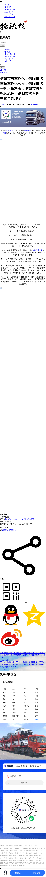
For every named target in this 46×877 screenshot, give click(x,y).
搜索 (2, 45)
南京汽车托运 (31, 858)
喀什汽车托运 (13, 845)
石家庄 (5, 716)
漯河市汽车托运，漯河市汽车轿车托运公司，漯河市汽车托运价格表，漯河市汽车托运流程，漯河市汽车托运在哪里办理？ (22, 655)
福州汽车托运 (40, 863)
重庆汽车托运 (13, 855)
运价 (4, 133)
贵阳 (4, 713)
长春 (14, 702)
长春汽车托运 (4, 858)
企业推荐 (3, 73)
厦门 (25, 702)
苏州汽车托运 (38, 850)
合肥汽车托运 (21, 860)
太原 (36, 713)
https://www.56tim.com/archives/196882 (19, 519)
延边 (4, 702)
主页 (4, 70)
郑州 (36, 702)
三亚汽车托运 (24, 848)
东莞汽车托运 (21, 865)
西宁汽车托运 (4, 865)
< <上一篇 (4, 660)
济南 (36, 699)
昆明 (36, 706)
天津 (4, 692)
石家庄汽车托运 (22, 863)
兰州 (4, 709)
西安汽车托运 (38, 853)
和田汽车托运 (4, 845)
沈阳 (36, 692)
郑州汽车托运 (40, 858)
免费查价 (18, 873)
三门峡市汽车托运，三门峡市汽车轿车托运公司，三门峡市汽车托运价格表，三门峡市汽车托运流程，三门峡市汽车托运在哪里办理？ (22, 664)
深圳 (36, 689)
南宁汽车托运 (38, 855)
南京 (14, 692)
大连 (14, 699)
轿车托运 (27, 130)
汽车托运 (8, 5)
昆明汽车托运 (13, 853)
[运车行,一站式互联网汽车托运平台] (23, 127)
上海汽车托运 (9, 12)
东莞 (36, 716)
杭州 (36, 696)
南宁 (14, 713)
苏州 (14, 709)
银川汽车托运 (13, 865)
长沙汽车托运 (13, 860)
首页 (5, 874)
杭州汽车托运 (30, 850)
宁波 (25, 699)
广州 (25, 689)
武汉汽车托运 (21, 855)
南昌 (36, 709)
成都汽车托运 (4, 855)
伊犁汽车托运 (15, 848)
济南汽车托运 (4, 860)
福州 (14, 706)
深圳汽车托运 (9, 17)
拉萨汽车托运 (21, 853)
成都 (14, 696)
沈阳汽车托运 (13, 858)
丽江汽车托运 (30, 853)
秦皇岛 (25, 719)
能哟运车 (8, 7)
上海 (14, 689)
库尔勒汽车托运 (32, 845)
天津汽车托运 (13, 863)
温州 (4, 719)
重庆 (25, 696)
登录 (2, 68)
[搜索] (23, 65)
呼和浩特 (15, 716)
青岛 (4, 699)
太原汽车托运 (38, 860)
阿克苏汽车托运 (22, 845)
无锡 (25, 709)
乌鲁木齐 (26, 706)
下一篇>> (3, 669)
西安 (4, 696)
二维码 (25, 602)
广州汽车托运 (9, 14)
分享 (2, 579)
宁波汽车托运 (31, 863)
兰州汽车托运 (4, 853)
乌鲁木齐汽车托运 (5, 848)
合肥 (25, 713)
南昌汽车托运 (30, 860)
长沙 (4, 706)
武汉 (25, 692)
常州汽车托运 (30, 855)
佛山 (25, 716)
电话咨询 (36, 873)
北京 (4, 689)
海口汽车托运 (32, 848)
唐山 (14, 719)
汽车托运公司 (37, 250)
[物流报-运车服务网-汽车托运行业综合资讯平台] (13, 30)
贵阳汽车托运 (4, 863)
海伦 (4, 104)
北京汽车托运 (9, 10)
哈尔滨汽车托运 (22, 858)
